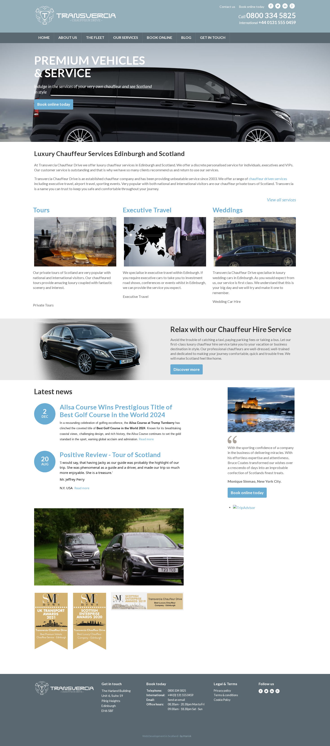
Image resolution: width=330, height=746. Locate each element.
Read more (146, 439)
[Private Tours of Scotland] (75, 241)
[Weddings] (255, 241)
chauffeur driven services (268, 178)
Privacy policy (222, 690)
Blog (186, 37)
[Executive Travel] (165, 241)
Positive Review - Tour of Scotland (110, 454)
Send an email (176, 700)
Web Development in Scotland (160, 736)
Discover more (187, 369)
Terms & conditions (226, 695)
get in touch (212, 37)
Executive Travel (147, 210)
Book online (159, 37)
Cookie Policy (222, 700)
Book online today (251, 7)
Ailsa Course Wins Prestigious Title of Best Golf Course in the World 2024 (116, 411)
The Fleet (95, 37)
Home (44, 37)
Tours (41, 210)
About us (67, 37)
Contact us (227, 7)
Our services (125, 37)
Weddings (228, 210)
